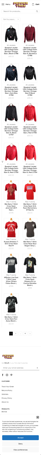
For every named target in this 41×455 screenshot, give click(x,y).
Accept (21, 438)
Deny (20, 444)
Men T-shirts (11, 202)
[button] (38, 417)
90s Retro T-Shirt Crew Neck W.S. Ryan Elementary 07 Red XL (30, 207)
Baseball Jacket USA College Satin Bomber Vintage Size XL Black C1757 (11, 131)
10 (25, 333)
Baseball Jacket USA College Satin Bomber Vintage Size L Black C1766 (11, 51)
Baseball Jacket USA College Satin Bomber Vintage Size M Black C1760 (30, 91)
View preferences (20, 450)
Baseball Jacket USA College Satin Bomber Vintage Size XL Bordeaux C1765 (30, 52)
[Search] (37, 11)
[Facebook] (3, 375)
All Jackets (11, 45)
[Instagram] (7, 375)
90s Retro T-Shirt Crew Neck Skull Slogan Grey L (30, 244)
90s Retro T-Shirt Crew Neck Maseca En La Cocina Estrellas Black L (30, 281)
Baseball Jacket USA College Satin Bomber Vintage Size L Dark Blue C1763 (11, 91)
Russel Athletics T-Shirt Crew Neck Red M (11, 244)
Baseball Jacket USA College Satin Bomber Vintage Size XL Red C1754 (30, 169)
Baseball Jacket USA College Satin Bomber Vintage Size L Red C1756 (30, 130)
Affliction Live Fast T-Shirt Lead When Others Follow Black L (11, 280)
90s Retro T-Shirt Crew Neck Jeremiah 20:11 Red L (11, 207)
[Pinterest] (11, 375)
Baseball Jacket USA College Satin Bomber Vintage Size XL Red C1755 (11, 169)
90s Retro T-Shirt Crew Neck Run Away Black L (11, 319)
